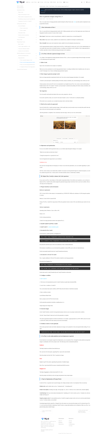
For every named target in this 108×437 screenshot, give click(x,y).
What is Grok (20, 12)
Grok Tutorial (51, 6)
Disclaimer (60, 422)
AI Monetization (72, 424)
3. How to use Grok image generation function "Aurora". (28, 65)
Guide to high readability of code (24, 46)
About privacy (61, 424)
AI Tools (70, 420)
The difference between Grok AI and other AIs (26, 19)
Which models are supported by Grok (25, 16)
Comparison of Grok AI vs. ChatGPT (25, 21)
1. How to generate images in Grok (26, 60)
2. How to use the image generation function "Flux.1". (27, 62)
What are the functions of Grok (23, 14)
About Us (60, 420)
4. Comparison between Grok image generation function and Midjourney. (27, 67)
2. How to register (23, 30)
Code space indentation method (23, 48)
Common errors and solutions (23, 50)
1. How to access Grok (24, 28)
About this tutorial (20, 7)
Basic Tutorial (20, 44)
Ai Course (70, 425)
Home (47, 6)
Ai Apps (70, 422)
